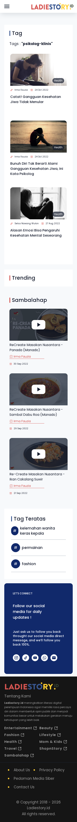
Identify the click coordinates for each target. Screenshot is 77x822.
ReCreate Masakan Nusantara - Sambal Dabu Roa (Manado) (36, 412)
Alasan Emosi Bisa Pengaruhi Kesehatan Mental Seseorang (36, 233)
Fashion (11, 734)
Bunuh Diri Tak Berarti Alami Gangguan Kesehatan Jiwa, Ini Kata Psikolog (36, 168)
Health (58, 80)
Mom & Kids (50, 741)
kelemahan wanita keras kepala (37, 531)
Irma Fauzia (21, 90)
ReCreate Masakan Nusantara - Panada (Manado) (36, 347)
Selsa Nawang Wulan (27, 223)
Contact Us (24, 787)
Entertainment (18, 728)
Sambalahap (16, 755)
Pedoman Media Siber (34, 778)
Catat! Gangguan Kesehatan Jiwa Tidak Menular (35, 99)
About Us (22, 770)
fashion (29, 563)
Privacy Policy (52, 770)
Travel (10, 748)
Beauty (46, 728)
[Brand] (52, 6)
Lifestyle (47, 734)
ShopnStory (50, 748)
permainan (32, 547)
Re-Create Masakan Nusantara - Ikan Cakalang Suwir (37, 477)
